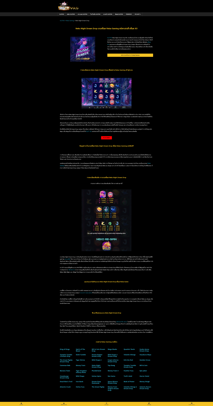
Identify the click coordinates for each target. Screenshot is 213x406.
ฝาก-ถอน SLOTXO (82, 14)
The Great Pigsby (98, 387)
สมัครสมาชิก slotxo (121, 322)
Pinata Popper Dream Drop (97, 355)
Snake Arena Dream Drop (144, 350)
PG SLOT (137, 14)
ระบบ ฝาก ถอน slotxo (86, 293)
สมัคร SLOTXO (71, 14)
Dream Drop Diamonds (96, 382)
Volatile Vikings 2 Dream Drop (130, 388)
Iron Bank (79, 382)
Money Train (80, 365)
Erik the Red (128, 360)
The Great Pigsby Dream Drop (66, 361)
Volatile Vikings (130, 355)
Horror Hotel (144, 376)
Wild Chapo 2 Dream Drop (112, 355)
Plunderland (96, 371)
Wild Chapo (80, 376)
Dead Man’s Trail (66, 382)
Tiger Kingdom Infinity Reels (81, 371)
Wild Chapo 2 (96, 360)
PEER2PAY (129, 14)
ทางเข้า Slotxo (107, 14)
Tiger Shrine (80, 360)
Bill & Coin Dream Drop (98, 350)
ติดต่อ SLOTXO (119, 14)
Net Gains (111, 376)
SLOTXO (61, 14)
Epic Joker (143, 371)
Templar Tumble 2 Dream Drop (66, 355)
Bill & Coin (143, 365)
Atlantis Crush (65, 387)
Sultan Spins (96, 376)
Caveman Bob (65, 365)
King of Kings (65, 349)
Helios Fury (80, 387)
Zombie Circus (145, 360)
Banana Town (65, 371)
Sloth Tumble (81, 355)
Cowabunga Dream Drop (64, 377)
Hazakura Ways (145, 355)
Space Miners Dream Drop (113, 382)
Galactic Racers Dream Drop (145, 388)
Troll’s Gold (128, 376)
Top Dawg (111, 365)
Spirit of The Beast (80, 350)
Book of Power (129, 382)
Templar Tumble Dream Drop (130, 366)
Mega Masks (112, 349)
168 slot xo (71, 270)
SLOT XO (89, 131)
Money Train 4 (113, 371)
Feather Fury (128, 371)
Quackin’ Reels (129, 349)
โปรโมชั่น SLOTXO (95, 14)
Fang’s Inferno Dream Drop (113, 361)
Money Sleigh (145, 382)
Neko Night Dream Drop (96, 366)
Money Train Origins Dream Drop (113, 388)
